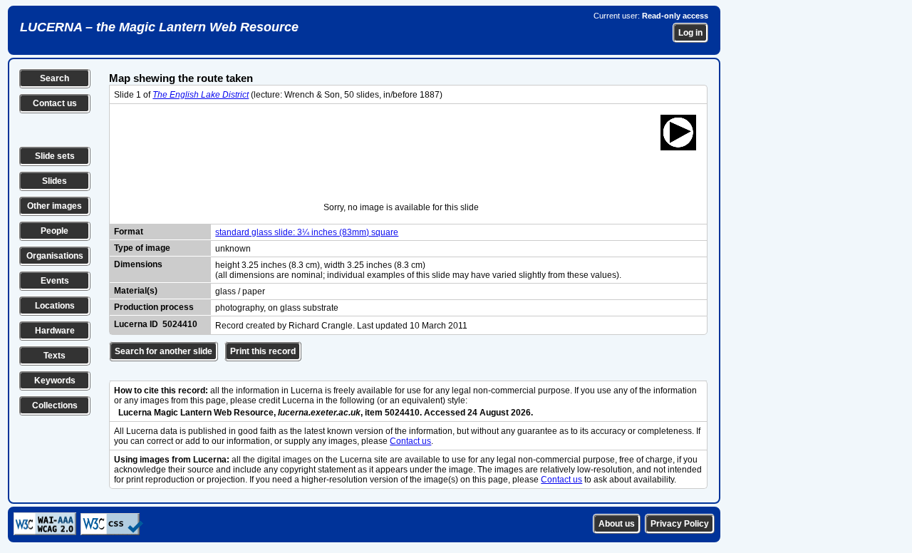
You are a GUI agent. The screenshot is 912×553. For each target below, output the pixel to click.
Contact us (55, 103)
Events (55, 281)
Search (54, 78)
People (54, 231)
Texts (54, 356)
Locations (55, 306)
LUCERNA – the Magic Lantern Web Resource (159, 27)
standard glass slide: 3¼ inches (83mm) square (306, 232)
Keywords (55, 381)
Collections (55, 405)
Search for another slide (163, 351)
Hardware (55, 331)
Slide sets (55, 156)
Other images (54, 206)
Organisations (54, 256)
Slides (54, 181)
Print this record (263, 351)
